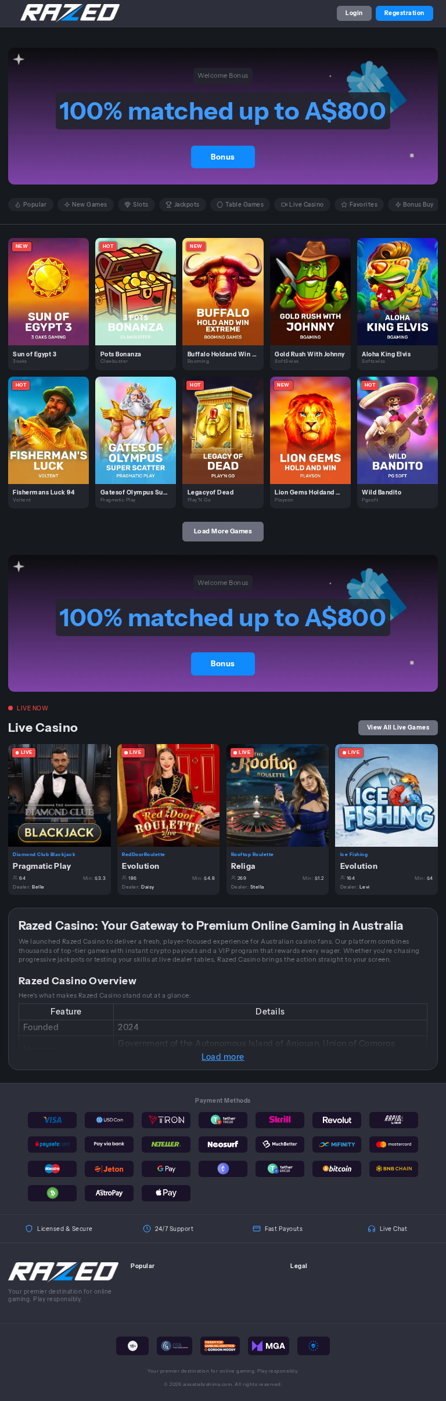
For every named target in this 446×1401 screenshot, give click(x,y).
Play (53, 282)
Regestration (404, 12)
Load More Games (223, 531)
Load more (223, 1057)
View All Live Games (398, 727)
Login (354, 12)
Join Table (64, 794)
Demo (53, 300)
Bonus (223, 157)
